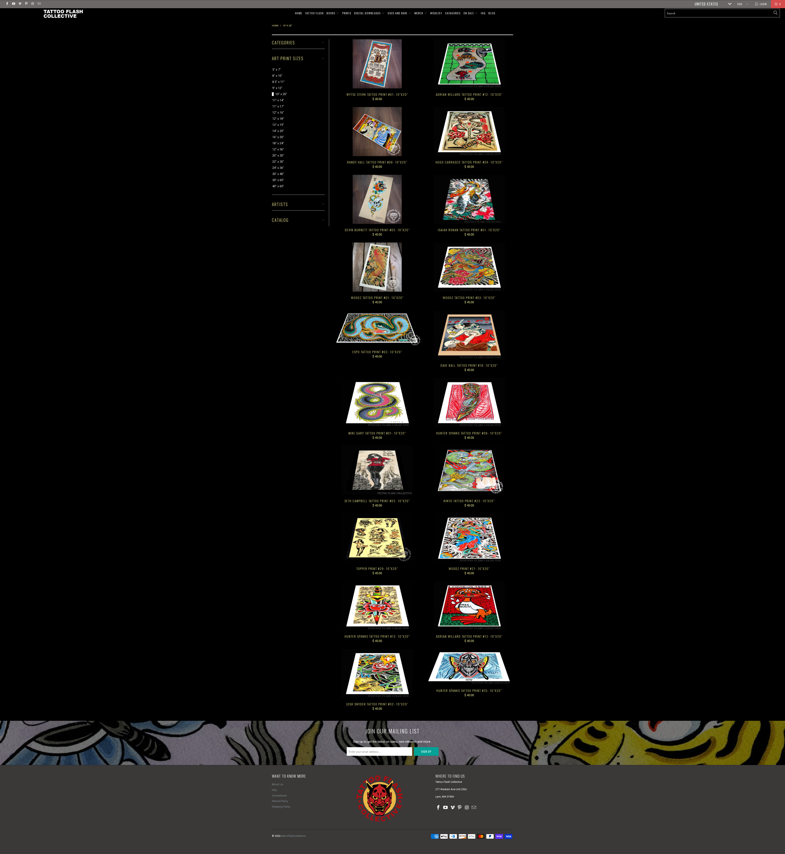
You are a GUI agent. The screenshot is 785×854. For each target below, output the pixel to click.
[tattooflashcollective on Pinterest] (26, 4)
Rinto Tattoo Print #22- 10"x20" (469, 470)
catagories (453, 13)
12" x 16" (278, 112)
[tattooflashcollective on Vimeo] (19, 4)
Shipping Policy (281, 806)
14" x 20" (278, 131)
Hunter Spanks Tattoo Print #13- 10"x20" (377, 605)
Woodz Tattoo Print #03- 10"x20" (469, 267)
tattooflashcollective (293, 835)
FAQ (483, 13)
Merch (419, 13)
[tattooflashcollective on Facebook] (7, 4)
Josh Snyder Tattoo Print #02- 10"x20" (377, 673)
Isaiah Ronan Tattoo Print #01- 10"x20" (469, 199)
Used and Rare (398, 13)
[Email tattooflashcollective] (38, 4)
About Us (277, 784)
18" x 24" (278, 143)
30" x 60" (278, 180)
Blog (491, 13)
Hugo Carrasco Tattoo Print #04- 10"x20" (469, 131)
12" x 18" (278, 119)
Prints (346, 13)
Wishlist (436, 13)
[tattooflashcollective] (63, 13)
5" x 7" (276, 69)
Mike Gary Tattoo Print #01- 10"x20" (377, 402)
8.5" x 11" (278, 82)
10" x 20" (281, 94)
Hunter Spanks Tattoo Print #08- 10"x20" (469, 402)
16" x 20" (278, 137)
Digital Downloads (367, 13)
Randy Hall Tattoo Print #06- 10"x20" (377, 131)
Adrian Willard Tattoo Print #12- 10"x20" (469, 63)
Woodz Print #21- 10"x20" (469, 538)
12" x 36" (278, 149)
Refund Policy (280, 801)
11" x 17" (278, 106)
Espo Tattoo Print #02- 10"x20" (377, 328)
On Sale (469, 13)
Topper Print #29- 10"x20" (377, 538)
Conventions (279, 795)
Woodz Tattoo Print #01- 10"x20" (377, 267)
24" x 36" (278, 168)
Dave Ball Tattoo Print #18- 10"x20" (469, 334)
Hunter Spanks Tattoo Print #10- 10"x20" (469, 667)
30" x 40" (278, 174)
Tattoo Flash (314, 13)
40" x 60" (278, 186)
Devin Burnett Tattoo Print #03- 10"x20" (377, 199)
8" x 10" (277, 76)
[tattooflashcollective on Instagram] (32, 4)
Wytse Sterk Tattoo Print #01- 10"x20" (377, 63)
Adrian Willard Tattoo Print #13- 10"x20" (469, 605)
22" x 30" (278, 162)
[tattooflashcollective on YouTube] (13, 4)
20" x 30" (278, 155)
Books (331, 13)
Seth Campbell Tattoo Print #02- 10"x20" (377, 470)
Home (298, 13)
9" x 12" (277, 88)
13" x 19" (278, 125)
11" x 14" (278, 100)
